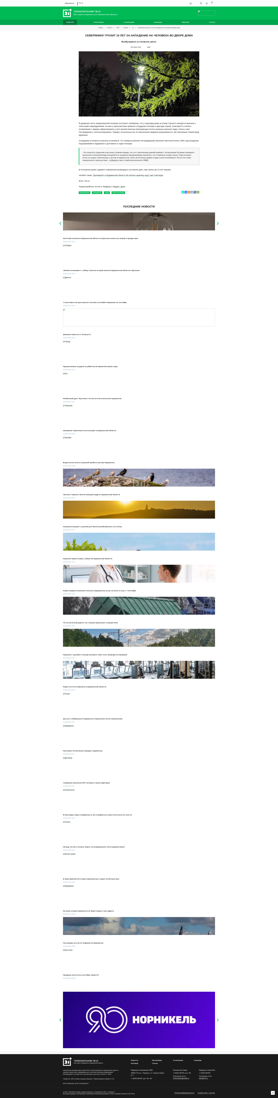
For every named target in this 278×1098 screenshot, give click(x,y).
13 (133, 27)
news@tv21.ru (203, 1078)
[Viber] (195, 192)
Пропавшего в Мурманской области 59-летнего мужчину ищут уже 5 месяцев (128, 175)
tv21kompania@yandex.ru (181, 1078)
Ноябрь (125, 27)
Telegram (107, 187)
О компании (129, 22)
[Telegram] (192, 192)
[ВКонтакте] (186, 192)
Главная (100, 27)
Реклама (185, 22)
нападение (97, 192)
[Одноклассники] (189, 192)
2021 (117, 27)
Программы (99, 22)
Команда (158, 22)
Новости (70, 22)
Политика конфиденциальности (184, 1093)
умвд (107, 192)
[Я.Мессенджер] (182, 192)
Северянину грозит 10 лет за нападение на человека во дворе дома (159, 27)
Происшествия (118, 192)
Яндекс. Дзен (119, 187)
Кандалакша (84, 192)
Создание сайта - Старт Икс (206, 1093)
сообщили (113, 160)
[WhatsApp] (198, 192)
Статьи (212, 22)
